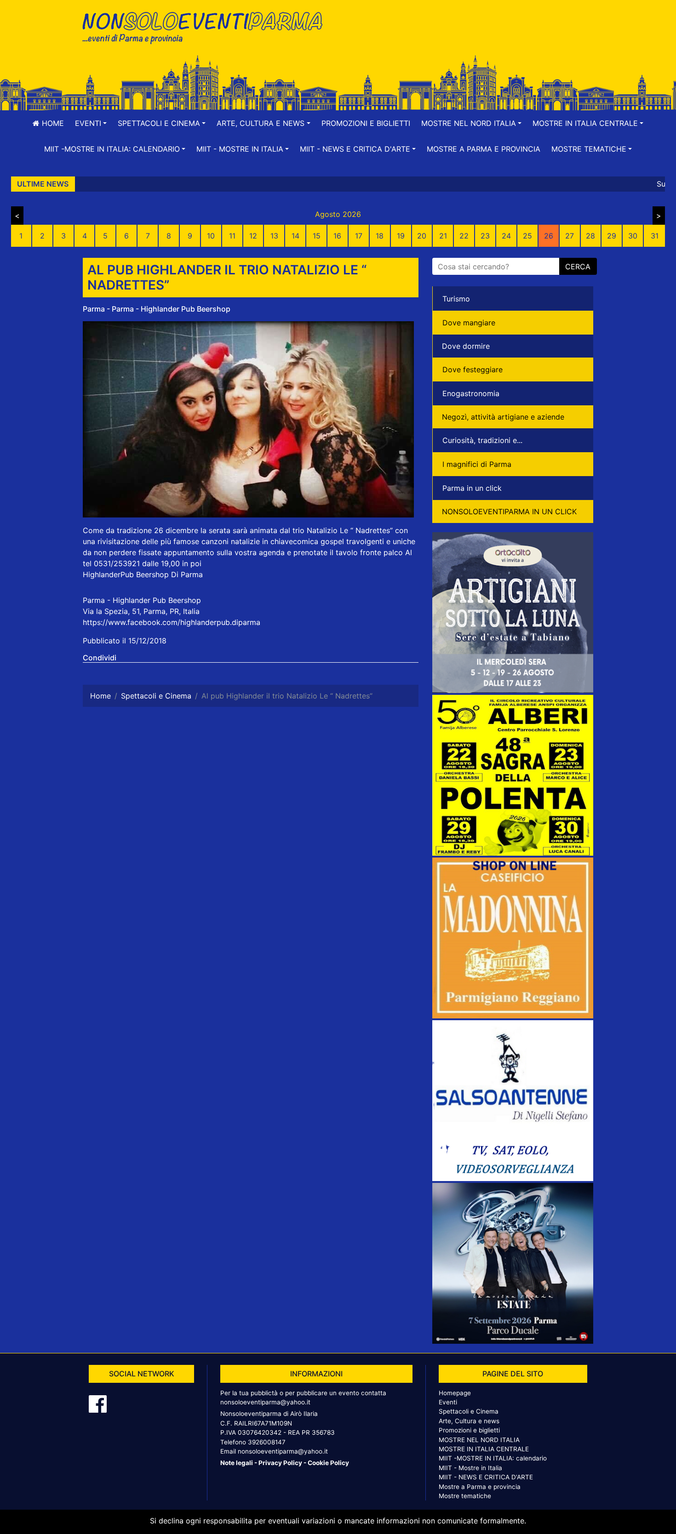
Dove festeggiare (472, 369)
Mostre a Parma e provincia (483, 148)
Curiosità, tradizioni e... (482, 440)
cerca (577, 266)
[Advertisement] (469, 37)
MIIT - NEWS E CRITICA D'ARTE (486, 1477)
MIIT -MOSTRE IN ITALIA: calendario (493, 1458)
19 (401, 235)
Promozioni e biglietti (365, 123)
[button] (90, 123)
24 (506, 235)
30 (632, 235)
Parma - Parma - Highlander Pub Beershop (156, 308)
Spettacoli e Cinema (468, 1411)
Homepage (455, 1393)
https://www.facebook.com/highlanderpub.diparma (171, 622)
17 (358, 235)
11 (232, 235)
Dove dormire (466, 346)
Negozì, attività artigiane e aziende (503, 416)
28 (590, 235)
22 (464, 235)
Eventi (448, 1402)
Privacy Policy (280, 1462)
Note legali (236, 1462)
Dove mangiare (468, 322)
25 (527, 235)
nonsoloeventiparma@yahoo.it (265, 1402)
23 (485, 235)
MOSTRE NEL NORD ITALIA (479, 1439)
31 (655, 235)
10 (211, 235)
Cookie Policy (328, 1462)
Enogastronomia (470, 393)
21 (443, 235)
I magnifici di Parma (476, 464)
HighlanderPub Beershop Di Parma (143, 574)
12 (253, 235)
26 (548, 235)
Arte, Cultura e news (469, 1421)
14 (295, 235)
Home (52, 123)
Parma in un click (472, 488)
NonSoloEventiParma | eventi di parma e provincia (207, 26)
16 (337, 235)
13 (274, 235)
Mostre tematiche (465, 1496)
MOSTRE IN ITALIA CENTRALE (484, 1449)
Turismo (456, 298)
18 (380, 235)
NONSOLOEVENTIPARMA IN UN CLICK (509, 511)
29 (611, 235)
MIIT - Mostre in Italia (470, 1468)
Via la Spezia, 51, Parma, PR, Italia (141, 611)
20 (421, 235)
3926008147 (267, 1442)
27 (569, 235)
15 (317, 235)
